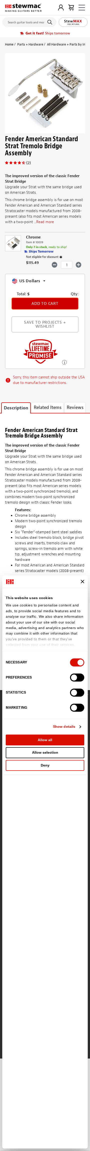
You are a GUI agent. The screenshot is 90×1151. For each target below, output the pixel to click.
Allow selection (45, 752)
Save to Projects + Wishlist (45, 324)
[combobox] (29, 21)
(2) (28, 162)
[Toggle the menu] (81, 8)
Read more (45, 222)
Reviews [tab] (75, 407)
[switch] (77, 678)
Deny (45, 765)
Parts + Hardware (30, 44)
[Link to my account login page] (61, 8)
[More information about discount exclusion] (61, 257)
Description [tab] (16, 408)
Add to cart (45, 303)
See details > (64, 361)
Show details (64, 727)
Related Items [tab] (48, 407)
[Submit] (50, 22)
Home (9, 44)
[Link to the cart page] (71, 8)
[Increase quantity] (78, 264)
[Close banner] (82, 581)
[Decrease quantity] (54, 264)
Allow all (45, 740)
